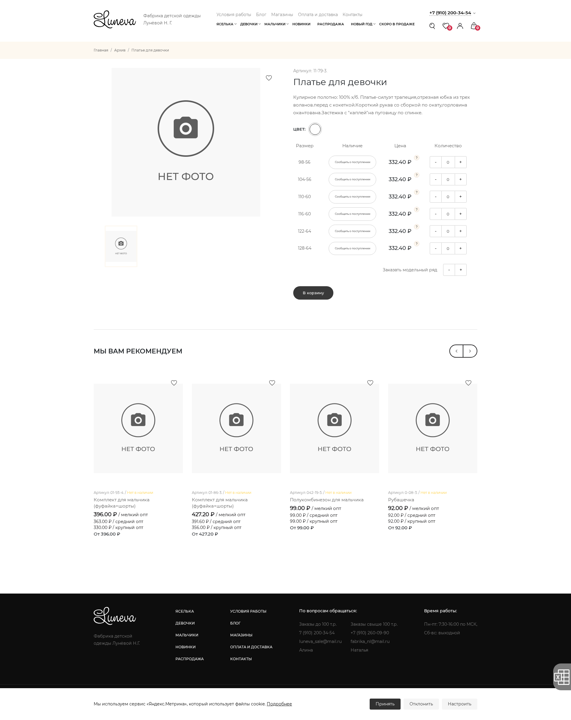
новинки (185, 647)
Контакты (353, 14)
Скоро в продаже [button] (397, 24)
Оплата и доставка (318, 14)
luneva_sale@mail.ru (320, 641)
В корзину (313, 292)
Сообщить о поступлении (352, 162)
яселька (184, 611)
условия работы (248, 611)
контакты (241, 659)
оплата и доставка (251, 647)
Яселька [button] (225, 24)
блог (235, 623)
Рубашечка (401, 500)
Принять (385, 704)
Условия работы (234, 14)
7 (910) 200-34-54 (317, 633)
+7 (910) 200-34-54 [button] (450, 12)
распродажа (189, 659)
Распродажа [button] (330, 24)
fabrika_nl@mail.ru (370, 641)
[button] (460, 26)
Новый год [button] (361, 24)
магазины (241, 635)
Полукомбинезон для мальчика (327, 500)
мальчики (186, 635)
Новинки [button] (301, 24)
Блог (261, 14)
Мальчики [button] (275, 24)
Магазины (282, 14)
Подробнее (279, 704)
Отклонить (421, 704)
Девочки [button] (249, 24)
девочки (185, 623)
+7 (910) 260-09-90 (370, 633)
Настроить (459, 704)
